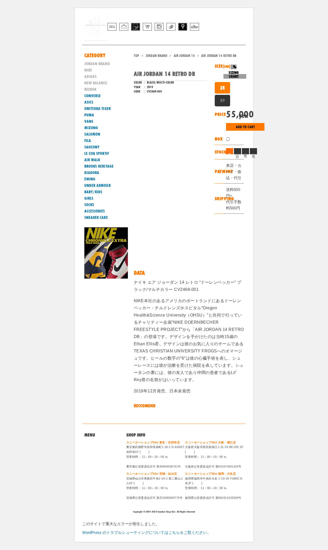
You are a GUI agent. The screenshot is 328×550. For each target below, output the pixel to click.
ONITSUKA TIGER (97, 109)
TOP (136, 55)
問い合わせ (93, 449)
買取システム (95, 455)
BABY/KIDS (93, 192)
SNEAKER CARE (96, 218)
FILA (87, 141)
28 (222, 87)
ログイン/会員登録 (99, 474)
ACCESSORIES (94, 211)
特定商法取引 (95, 462)
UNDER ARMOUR (97, 186)
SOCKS (89, 205)
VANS (88, 121)
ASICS (89, 102)
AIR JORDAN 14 (184, 55)
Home (89, 443)
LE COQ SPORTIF (96, 153)
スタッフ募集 (95, 468)
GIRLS (89, 198)
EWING (90, 179)
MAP (144, 451)
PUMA (89, 115)
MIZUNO (91, 128)
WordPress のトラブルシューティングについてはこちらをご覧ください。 (146, 532)
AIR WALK (92, 160)
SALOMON (92, 134)
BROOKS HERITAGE (99, 166)
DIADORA (91, 173)
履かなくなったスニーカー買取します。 (216, 36)
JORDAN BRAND (156, 55)
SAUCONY (92, 147)
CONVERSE (92, 96)
